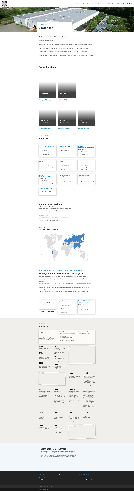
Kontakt (109, 3)
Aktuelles (113, 3)
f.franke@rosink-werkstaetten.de (83, 128)
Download (47, 306)
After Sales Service (90, 3)
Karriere (104, 3)
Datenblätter (42, 477)
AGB (51, 486)
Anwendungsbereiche (98, 3)
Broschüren (41, 476)
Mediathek (117, 3)
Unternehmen (78, 3)
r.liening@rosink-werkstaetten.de (68, 181)
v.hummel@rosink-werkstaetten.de (45, 128)
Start (73, 3)
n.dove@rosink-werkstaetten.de (48, 167)
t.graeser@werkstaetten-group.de (49, 183)
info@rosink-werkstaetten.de (48, 193)
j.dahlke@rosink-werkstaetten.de (87, 181)
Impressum (41, 486)
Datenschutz (46, 486)
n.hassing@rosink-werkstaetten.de (64, 128)
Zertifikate (41, 479)
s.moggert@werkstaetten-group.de (64, 100)
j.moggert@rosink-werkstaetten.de (45, 100)
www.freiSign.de (46, 489)
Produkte (83, 3)
